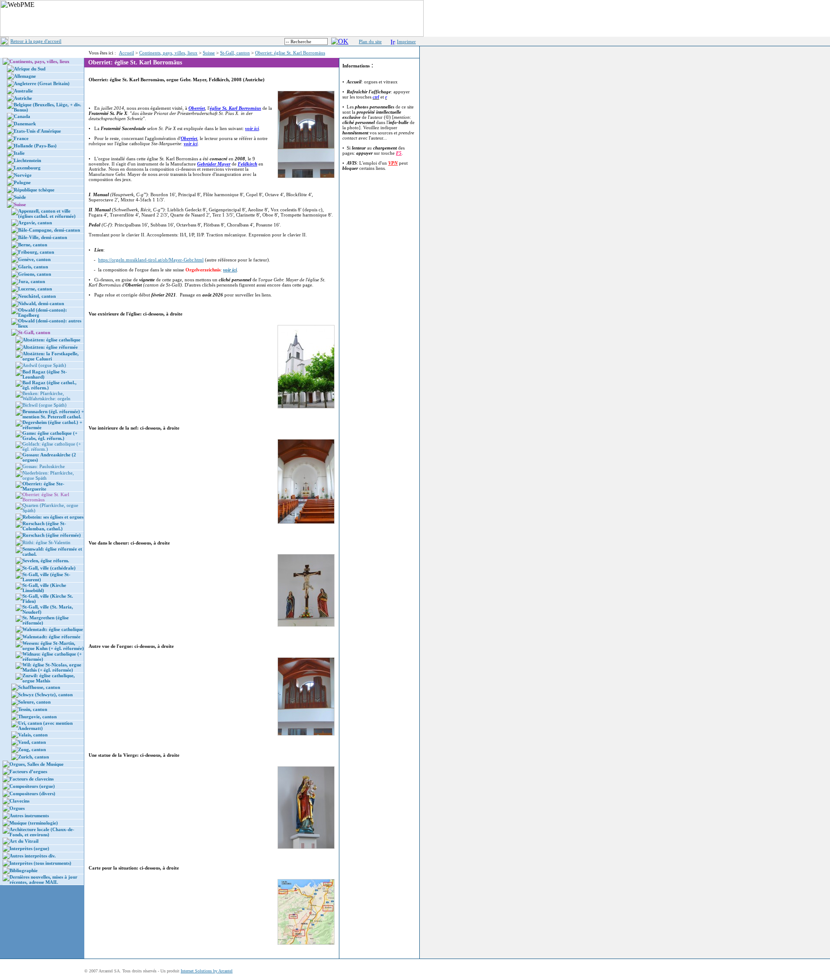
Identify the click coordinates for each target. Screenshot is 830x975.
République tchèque (34, 189)
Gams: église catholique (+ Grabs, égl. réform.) (49, 435)
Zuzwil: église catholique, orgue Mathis (48, 678)
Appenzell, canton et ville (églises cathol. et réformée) (47, 213)
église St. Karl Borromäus (235, 108)
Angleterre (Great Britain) (42, 83)
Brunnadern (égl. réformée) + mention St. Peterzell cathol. (53, 414)
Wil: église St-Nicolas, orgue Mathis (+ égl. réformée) (51, 667)
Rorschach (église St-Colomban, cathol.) (44, 526)
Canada (22, 116)
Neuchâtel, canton (37, 296)
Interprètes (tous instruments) (40, 863)
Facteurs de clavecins (32, 778)
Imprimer (406, 41)
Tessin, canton (32, 709)
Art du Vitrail (24, 841)
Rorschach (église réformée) (51, 535)
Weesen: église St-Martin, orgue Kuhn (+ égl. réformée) (53, 645)
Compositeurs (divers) (32, 793)
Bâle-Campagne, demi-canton (49, 230)
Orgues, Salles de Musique (37, 764)
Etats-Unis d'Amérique (37, 131)
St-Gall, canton (235, 52)
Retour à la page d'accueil (35, 41)
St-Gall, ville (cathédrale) (49, 567)
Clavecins (19, 800)
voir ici (252, 128)
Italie (19, 153)
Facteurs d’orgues (28, 771)
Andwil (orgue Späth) (44, 365)
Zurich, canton (33, 756)
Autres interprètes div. (33, 855)
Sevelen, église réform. (45, 560)
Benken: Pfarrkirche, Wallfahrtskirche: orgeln (46, 396)
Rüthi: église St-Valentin (46, 542)
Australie (23, 90)
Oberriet (196, 108)
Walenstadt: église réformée (51, 636)
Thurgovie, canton (37, 716)
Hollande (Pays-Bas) (35, 145)
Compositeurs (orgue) (32, 786)
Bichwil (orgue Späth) (44, 405)
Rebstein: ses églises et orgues (52, 516)
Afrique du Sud (29, 68)
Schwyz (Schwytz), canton (45, 694)
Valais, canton (33, 734)
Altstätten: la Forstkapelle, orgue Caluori (50, 356)
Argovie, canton (35, 222)
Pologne (22, 182)
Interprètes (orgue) (29, 848)
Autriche (23, 98)
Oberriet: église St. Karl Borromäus (290, 52)
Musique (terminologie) (34, 822)
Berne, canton (32, 244)
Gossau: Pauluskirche (43, 466)
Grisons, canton (34, 274)
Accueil (126, 52)
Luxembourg (27, 167)
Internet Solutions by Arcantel (207, 971)
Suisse (209, 52)
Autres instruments (29, 815)
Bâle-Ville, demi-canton (42, 237)
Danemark (25, 123)
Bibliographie (24, 870)
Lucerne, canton (35, 288)
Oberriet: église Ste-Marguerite (43, 486)
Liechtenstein (27, 160)
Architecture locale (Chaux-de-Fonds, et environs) (42, 832)
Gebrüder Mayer (213, 163)
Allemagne (25, 76)
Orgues (17, 808)
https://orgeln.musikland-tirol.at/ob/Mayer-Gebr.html (151, 259)
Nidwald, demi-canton (41, 303)
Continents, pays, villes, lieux (168, 52)
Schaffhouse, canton (39, 687)
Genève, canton (34, 259)
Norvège (23, 175)
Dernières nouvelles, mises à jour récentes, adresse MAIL (43, 879)
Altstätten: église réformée (50, 347)
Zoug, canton (32, 749)
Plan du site (370, 41)
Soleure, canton (34, 701)
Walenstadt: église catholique (52, 629)
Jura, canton (31, 281)
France (21, 138)
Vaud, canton (32, 742)
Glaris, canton (33, 266)
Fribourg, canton (36, 252)
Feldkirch (247, 163)
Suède (20, 197)
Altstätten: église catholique (51, 339)
